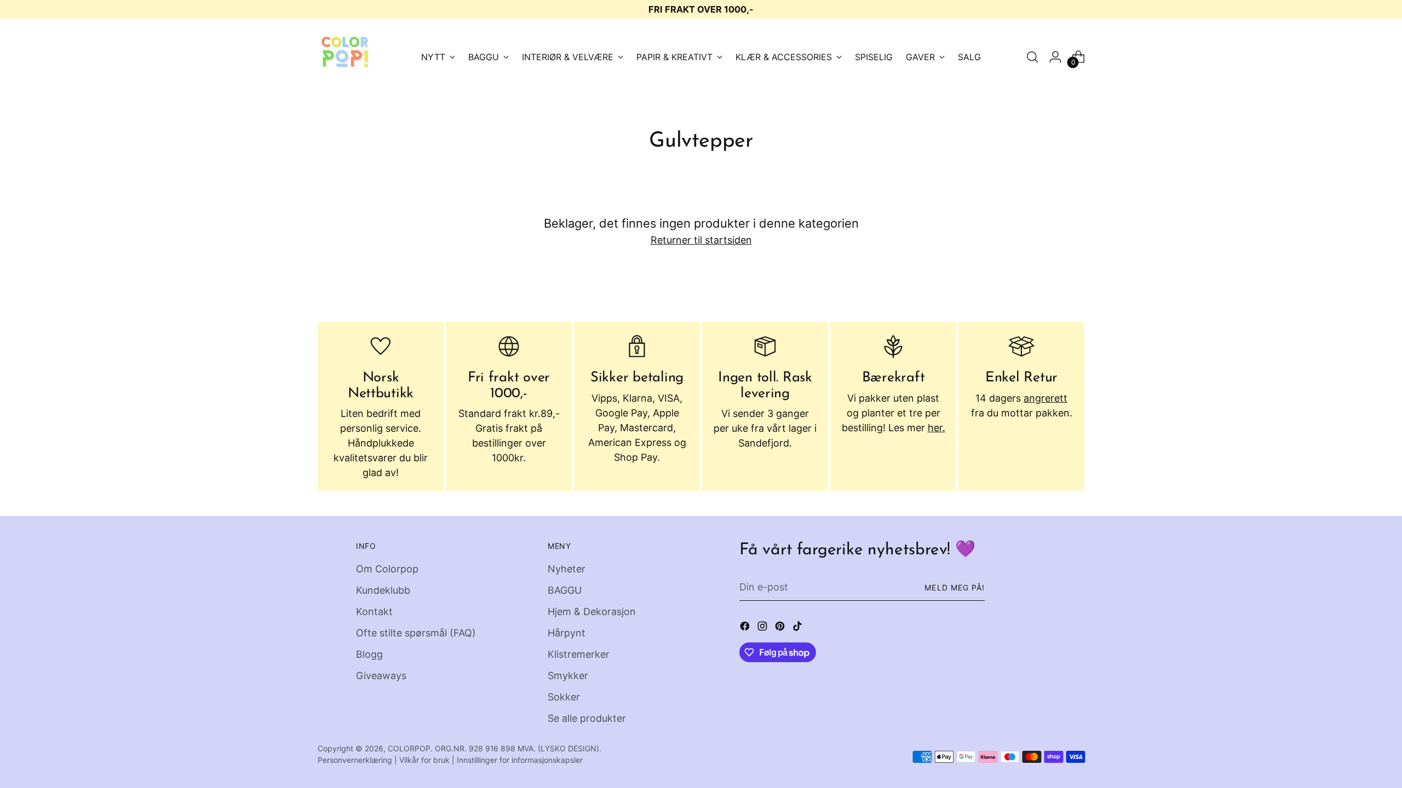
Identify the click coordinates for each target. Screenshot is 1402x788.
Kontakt (374, 611)
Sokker (564, 697)
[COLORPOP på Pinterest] (781, 628)
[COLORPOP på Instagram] (763, 628)
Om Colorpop (387, 569)
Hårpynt (566, 633)
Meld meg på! (954, 587)
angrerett (1045, 398)
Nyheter (566, 569)
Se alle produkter (587, 718)
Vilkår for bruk (424, 759)
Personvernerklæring (355, 759)
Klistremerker (579, 654)
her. (936, 427)
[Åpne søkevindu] (1032, 57)
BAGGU (565, 590)
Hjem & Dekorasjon (592, 611)
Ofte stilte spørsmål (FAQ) (416, 633)
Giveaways (381, 675)
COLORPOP (409, 748)
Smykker (568, 675)
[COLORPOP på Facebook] (745, 628)
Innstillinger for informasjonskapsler (520, 759)
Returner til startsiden (701, 240)
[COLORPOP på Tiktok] (798, 628)
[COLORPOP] (345, 57)
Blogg (369, 654)
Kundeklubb (383, 590)
